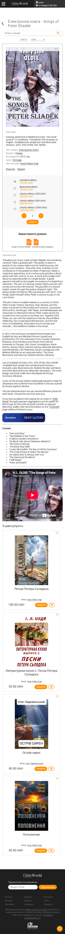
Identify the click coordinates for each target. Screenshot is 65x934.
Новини (28, 897)
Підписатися (47, 887)
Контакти (48, 897)
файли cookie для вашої (36, 909)
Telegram (47, 904)
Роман (19, 153)
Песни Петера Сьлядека (31, 589)
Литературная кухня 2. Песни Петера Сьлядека (31, 672)
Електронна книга (29, 150)
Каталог (9, 897)
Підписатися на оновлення (22, 882)
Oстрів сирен (31, 752)
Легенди (17, 160)
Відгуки (21, 169)
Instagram (29, 904)
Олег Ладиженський (34, 763)
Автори (8, 900)
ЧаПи (46, 900)
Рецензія (10, 169)
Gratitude (54, 407)
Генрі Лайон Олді (29, 163)
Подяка (28, 900)
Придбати (41, 605)
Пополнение (31, 834)
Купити (32, 222)
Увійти (41, 2)
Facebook (9, 904)
